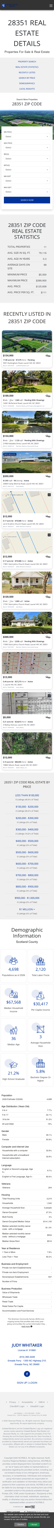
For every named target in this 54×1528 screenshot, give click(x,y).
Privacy (12, 1402)
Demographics (27, 83)
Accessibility (27, 1402)
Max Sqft (7, 187)
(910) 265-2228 (27, 1356)
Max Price (8, 143)
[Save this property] (49, 333)
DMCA (42, 1402)
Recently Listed (27, 72)
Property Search (27, 61)
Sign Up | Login (27, 1382)
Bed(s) (6, 154)
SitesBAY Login (37, 1406)
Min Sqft (7, 176)
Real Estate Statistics (27, 67)
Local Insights (27, 88)
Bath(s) (7, 165)
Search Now (27, 200)
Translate (45, 1511)
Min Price (8, 132)
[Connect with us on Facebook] (27, 1374)
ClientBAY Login (17, 1406)
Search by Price (27, 78)
